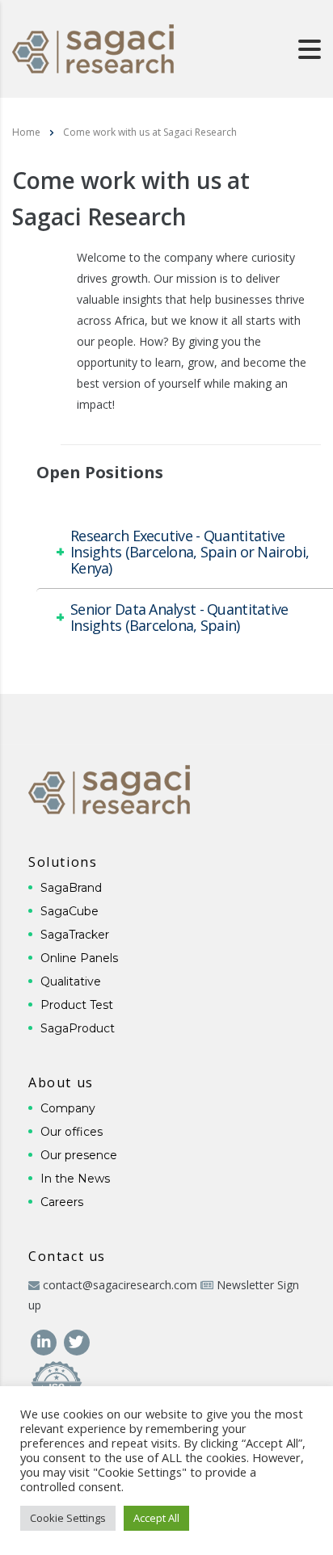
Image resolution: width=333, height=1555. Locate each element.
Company (67, 1108)
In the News (75, 1178)
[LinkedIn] (44, 1340)
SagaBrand (71, 887)
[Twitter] (76, 1340)
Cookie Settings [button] (68, 1518)
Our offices (71, 1131)
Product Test (76, 1004)
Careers (61, 1202)
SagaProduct (77, 1028)
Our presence (78, 1155)
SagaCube (69, 911)
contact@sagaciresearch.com (120, 1284)
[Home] (93, 47)
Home (26, 132)
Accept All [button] (156, 1518)
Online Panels (79, 958)
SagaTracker (74, 934)
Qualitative (70, 981)
